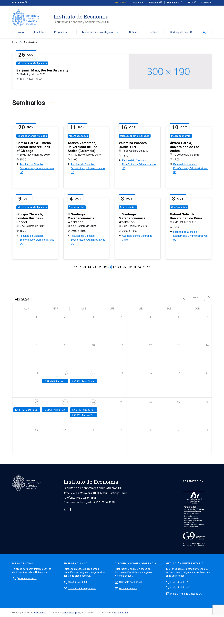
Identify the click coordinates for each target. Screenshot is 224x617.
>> (148, 266)
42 (139, 266)
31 (84, 266)
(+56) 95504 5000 (78, 582)
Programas (62, 32)
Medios (138, 2)
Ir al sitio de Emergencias (82, 588)
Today (196, 298)
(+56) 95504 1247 (180, 587)
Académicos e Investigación (100, 32)
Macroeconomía (78, 136)
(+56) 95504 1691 (180, 582)
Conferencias (76, 207)
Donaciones (174, 2)
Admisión (120, 2)
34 (99, 266)
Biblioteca (154, 2)
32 (89, 266)
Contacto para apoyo (131, 582)
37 (114, 266)
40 (130, 266)
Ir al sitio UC (18, 2)
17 (93, 373)
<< (75, 266)
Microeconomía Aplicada (32, 63)
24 (93, 402)
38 (119, 266)
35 (105, 266)
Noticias (134, 32)
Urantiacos (38, 612)
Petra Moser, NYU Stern (94, 381)
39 (124, 266)
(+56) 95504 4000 (27, 578)
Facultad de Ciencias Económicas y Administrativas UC (37, 168)
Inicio (21, 32)
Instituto (39, 32)
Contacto (154, 32)
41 (134, 266)
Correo (206, 2)
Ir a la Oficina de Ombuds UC (186, 593)
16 (64, 373)
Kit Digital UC (120, 612)
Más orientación (128, 588)
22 (36, 402)
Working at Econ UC (181, 32)
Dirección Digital (70, 612)
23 (64, 402)
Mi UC (191, 2)
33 (94, 266)
